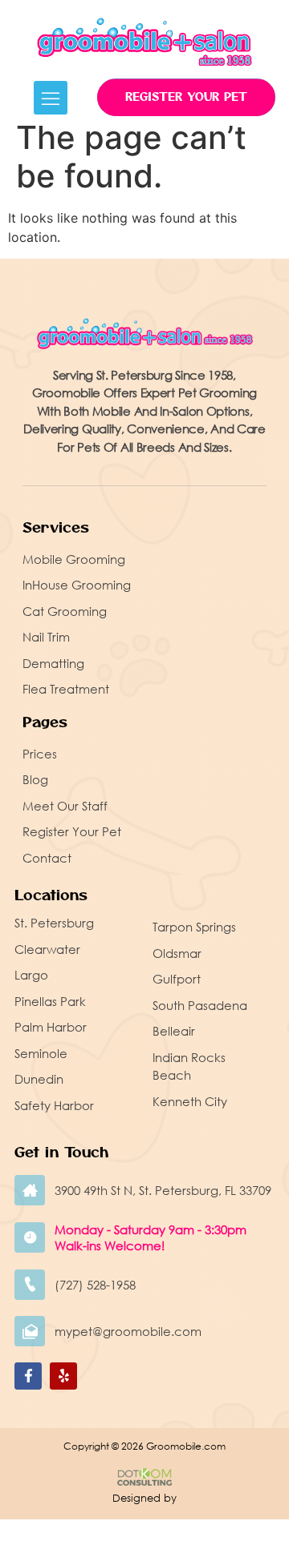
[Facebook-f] (28, 1376)
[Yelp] (63, 1376)
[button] (50, 98)
